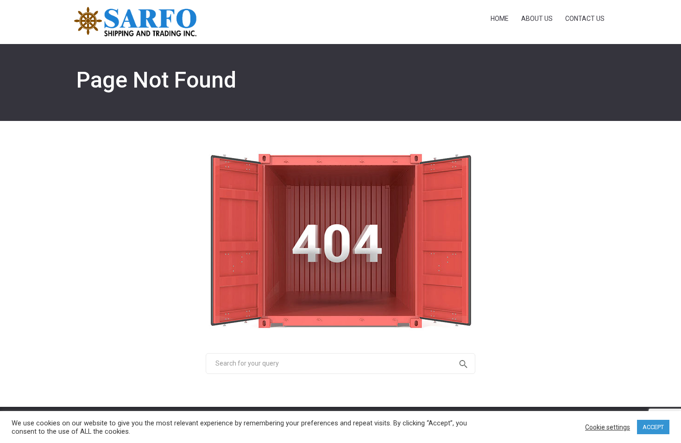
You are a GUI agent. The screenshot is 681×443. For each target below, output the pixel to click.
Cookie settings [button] (607, 427)
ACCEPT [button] (653, 427)
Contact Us (585, 18)
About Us (537, 18)
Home (500, 18)
